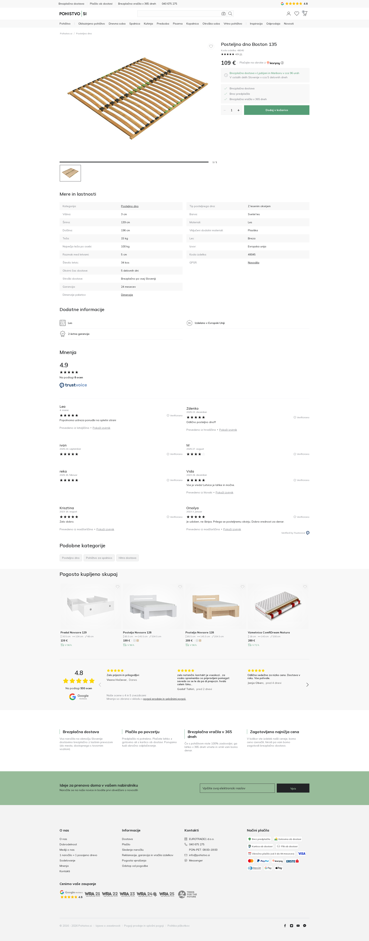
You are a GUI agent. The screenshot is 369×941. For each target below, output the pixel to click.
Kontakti (65, 871)
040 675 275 (196, 844)
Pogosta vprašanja (134, 860)
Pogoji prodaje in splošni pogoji (144, 925)
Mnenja (64, 866)
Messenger (196, 860)
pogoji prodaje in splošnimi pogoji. (164, 699)
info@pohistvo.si (199, 855)
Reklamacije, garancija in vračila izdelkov (147, 855)
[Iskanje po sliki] (223, 13)
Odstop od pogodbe (135, 866)
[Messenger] (306, 925)
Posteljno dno (84, 33)
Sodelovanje (67, 860)
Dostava (127, 839)
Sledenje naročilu (133, 849)
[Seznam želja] (297, 13)
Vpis (293, 788)
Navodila (253, 262)
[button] (289, 14)
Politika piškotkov (178, 925)
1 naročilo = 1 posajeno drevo (78, 855)
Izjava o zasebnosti (108, 925)
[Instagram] (293, 925)
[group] (133, 680)
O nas (63, 839)
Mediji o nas (67, 849)
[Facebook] (286, 925)
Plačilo (126, 844)
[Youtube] (299, 925)
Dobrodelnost (68, 844)
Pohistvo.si (66, 33)
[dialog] (264, 75)
